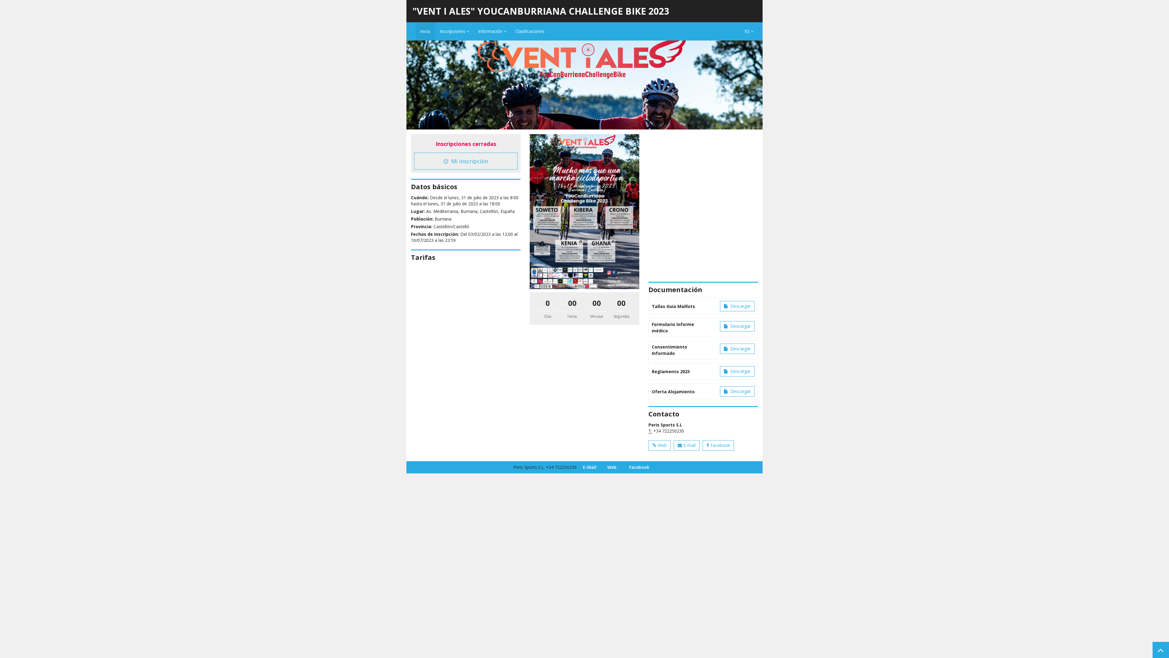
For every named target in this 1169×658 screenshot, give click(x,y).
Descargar (740, 306)
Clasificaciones (529, 31)
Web (662, 445)
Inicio (425, 31)
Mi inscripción (469, 161)
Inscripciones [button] (453, 31)
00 (572, 303)
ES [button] (748, 31)
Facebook (720, 445)
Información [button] (491, 31)
